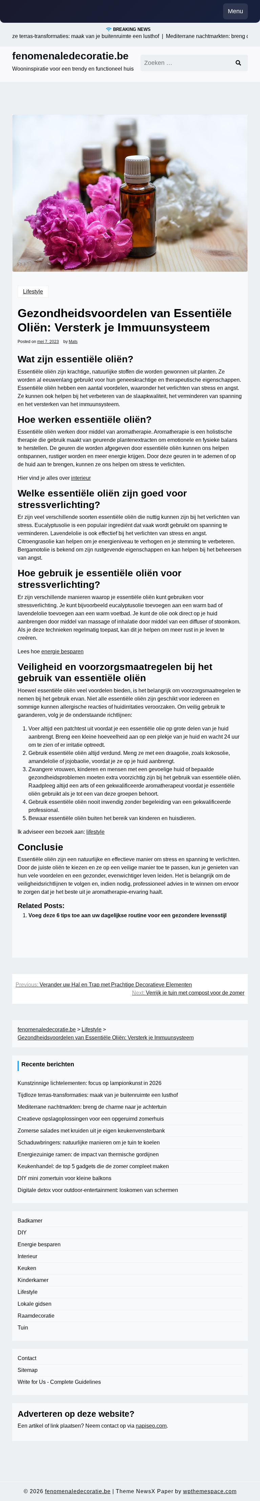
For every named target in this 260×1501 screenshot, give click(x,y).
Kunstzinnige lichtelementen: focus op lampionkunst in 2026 (89, 1083)
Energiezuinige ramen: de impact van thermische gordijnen (88, 1154)
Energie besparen (39, 1244)
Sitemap (28, 1370)
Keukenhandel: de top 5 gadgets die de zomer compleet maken (93, 1166)
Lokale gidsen (34, 1304)
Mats (73, 342)
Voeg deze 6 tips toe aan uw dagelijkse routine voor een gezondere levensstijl (127, 915)
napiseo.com (151, 1426)
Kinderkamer (33, 1280)
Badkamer (30, 1221)
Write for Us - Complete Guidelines (59, 1382)
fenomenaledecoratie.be (70, 55)
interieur (81, 478)
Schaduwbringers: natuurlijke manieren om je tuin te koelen (89, 1142)
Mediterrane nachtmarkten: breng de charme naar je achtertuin (92, 1107)
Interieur (27, 1256)
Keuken (27, 1268)
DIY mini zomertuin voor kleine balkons (64, 1178)
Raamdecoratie (36, 1316)
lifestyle (95, 832)
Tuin (23, 1328)
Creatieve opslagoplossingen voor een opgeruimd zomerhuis (91, 1119)
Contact (27, 1358)
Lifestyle (33, 291)
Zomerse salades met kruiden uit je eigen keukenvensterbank (91, 1131)
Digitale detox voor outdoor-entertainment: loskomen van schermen (98, 1190)
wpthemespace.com (210, 1491)
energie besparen (62, 651)
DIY (22, 1232)
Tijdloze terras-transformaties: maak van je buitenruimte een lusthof (98, 1095)
